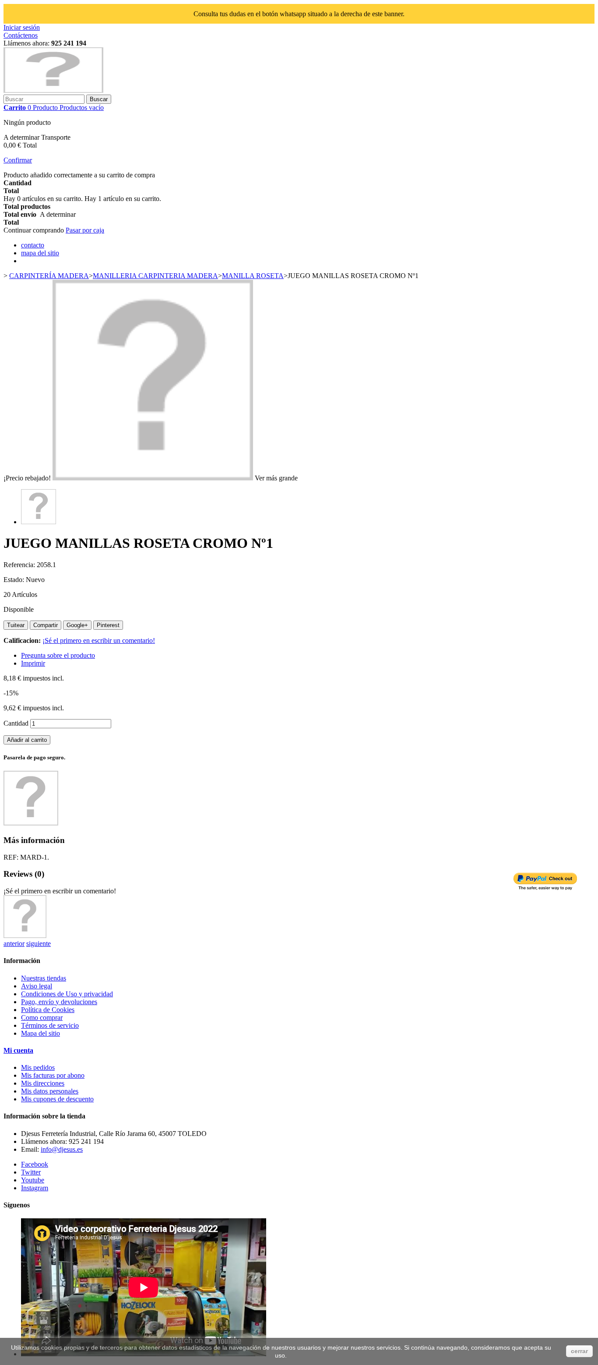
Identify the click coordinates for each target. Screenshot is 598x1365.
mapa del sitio (40, 253)
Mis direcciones (42, 1083)
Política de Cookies (47, 1009)
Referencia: (20, 564)
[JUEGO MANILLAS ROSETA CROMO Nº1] (38, 522)
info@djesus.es (62, 1149)
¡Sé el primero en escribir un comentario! (98, 640)
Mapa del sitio (40, 1033)
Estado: (15, 579)
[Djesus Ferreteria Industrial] (53, 90)
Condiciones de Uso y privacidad (67, 994)
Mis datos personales (49, 1091)
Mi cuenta (18, 1050)
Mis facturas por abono (52, 1075)
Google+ (77, 625)
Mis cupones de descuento (57, 1099)
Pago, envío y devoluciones (59, 1001)
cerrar (579, 1350)
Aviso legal (36, 986)
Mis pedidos (38, 1067)
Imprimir (33, 663)
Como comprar (42, 1017)
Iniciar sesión (22, 27)
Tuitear (16, 625)
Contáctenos (21, 35)
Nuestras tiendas (43, 978)
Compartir (45, 625)
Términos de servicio (50, 1025)
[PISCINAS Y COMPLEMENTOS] (25, 935)
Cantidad (16, 723)
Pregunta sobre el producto (58, 655)
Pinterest (108, 625)
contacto (32, 245)
